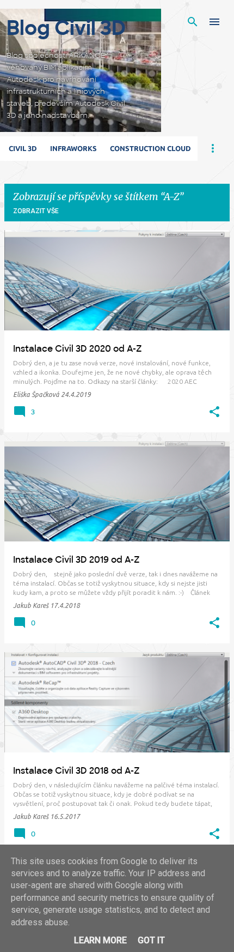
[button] (214, 412)
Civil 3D (23, 148)
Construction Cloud (150, 148)
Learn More (100, 940)
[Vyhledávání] (192, 22)
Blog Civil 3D (66, 28)
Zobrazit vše (36, 211)
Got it (151, 940)
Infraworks (73, 148)
